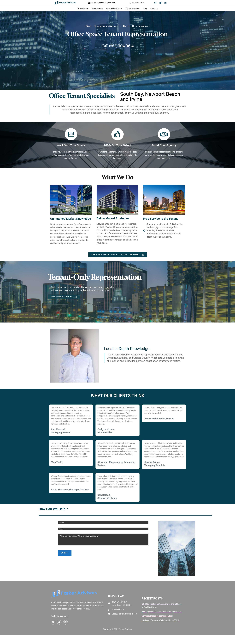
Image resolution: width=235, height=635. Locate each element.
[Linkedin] (165, 3)
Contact (153, 8)
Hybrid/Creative (132, 8)
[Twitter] (160, 3)
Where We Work (113, 8)
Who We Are (83, 8)
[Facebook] (155, 3)
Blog (145, 8)
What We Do (97, 8)
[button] (114, 8)
